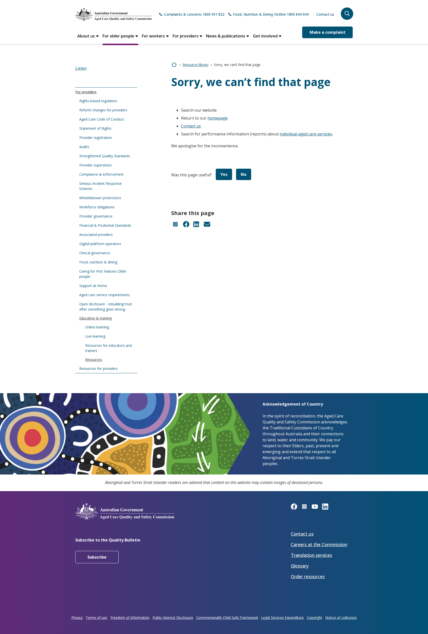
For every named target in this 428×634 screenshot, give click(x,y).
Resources (93, 359)
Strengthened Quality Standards (104, 156)
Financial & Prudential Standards (105, 225)
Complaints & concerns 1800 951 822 (194, 14)
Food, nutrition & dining (98, 262)
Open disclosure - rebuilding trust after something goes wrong (105, 307)
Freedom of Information (130, 617)
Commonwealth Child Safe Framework (227, 617)
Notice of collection (341, 617)
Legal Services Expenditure (282, 617)
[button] (347, 13)
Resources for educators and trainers (108, 348)
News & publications (225, 36)
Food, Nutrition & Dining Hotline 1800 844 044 (271, 14)
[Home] (113, 14)
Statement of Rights (95, 128)
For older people (118, 36)
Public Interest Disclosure (173, 617)
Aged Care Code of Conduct (101, 119)
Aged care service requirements (104, 294)
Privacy (77, 617)
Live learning (95, 336)
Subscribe (97, 557)
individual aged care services (306, 134)
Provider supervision (95, 165)
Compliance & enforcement (101, 174)
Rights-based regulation (98, 100)
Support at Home (93, 285)
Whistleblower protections (100, 197)
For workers (153, 36)
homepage (218, 118)
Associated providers (96, 234)
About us (86, 36)
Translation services (311, 555)
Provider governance (95, 216)
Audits (84, 146)
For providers (185, 36)
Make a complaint (328, 32)
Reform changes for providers (103, 110)
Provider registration (95, 137)
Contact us (325, 14)
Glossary (300, 566)
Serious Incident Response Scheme (100, 186)
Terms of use (96, 617)
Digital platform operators (100, 243)
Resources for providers (98, 368)
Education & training (95, 318)
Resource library (195, 64)
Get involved (265, 36)
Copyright (314, 617)
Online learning (97, 327)
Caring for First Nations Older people (102, 274)
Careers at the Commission (319, 544)
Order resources (308, 576)
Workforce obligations (97, 207)
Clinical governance (94, 253)
